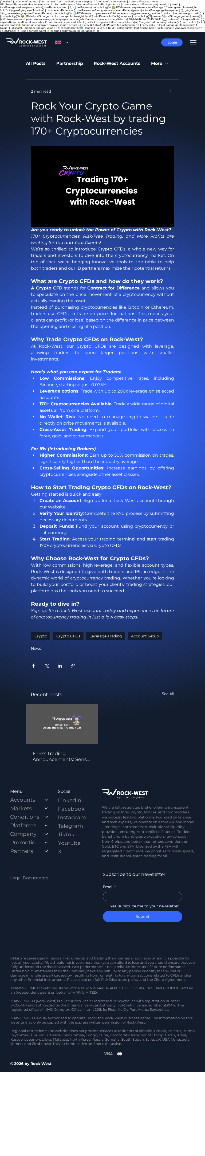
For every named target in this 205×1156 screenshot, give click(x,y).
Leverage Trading (105, 636)
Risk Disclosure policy (120, 979)
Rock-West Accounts (117, 63)
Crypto (40, 636)
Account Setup (145, 636)
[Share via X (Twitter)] (46, 665)
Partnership (69, 63)
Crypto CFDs (68, 636)
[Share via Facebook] (33, 665)
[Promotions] (46, 842)
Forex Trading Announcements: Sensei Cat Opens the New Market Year (62, 756)
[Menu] (193, 42)
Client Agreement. (170, 979)
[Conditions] (46, 817)
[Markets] (46, 808)
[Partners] (46, 851)
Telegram (70, 826)
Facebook (71, 809)
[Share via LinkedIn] (59, 665)
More (156, 63)
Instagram (72, 817)
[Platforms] (46, 825)
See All (168, 693)
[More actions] (171, 91)
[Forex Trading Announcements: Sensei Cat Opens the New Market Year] (62, 724)
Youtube (69, 843)
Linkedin (69, 800)
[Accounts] (46, 800)
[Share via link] (72, 665)
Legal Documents (29, 877)
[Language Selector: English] (62, 42)
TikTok (66, 834)
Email (109, 886)
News (36, 648)
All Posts (36, 63)
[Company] (46, 834)
